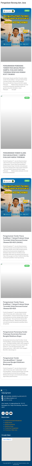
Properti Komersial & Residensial (13, 420)
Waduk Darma (8, 422)
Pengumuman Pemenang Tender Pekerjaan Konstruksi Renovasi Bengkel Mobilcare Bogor (15, 334)
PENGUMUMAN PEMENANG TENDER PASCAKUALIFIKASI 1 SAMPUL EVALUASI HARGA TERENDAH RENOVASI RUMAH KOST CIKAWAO (14, 70)
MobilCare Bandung (10, 424)
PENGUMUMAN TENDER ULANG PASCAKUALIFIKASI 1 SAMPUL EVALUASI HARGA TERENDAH (14, 155)
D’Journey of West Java (11, 430)
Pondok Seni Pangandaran (11, 428)
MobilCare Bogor (9, 426)
